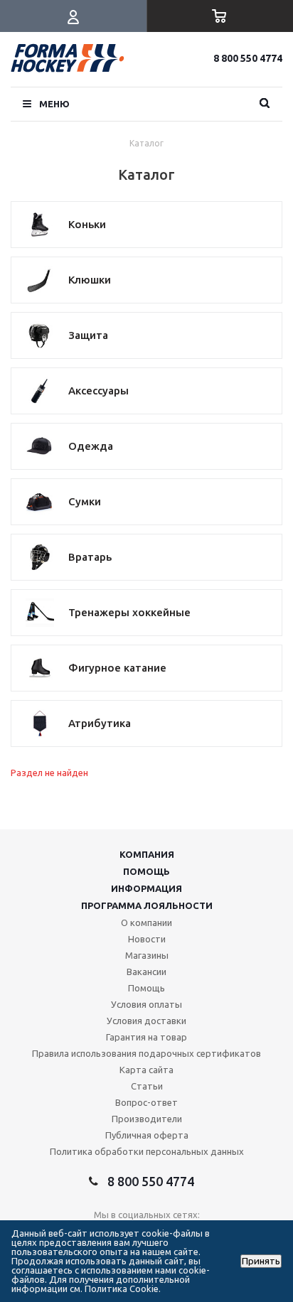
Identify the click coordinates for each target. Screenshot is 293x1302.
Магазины (147, 955)
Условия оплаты (146, 1004)
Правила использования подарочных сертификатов (146, 1053)
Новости (147, 939)
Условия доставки (146, 1021)
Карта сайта (146, 1070)
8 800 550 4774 (247, 58)
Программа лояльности (147, 905)
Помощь (146, 871)
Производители (147, 1119)
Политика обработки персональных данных (147, 1151)
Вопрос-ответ (146, 1102)
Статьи (147, 1086)
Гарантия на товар (146, 1037)
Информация (146, 888)
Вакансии (146, 971)
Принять (261, 1261)
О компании (146, 922)
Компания (146, 854)
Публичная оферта (146, 1135)
